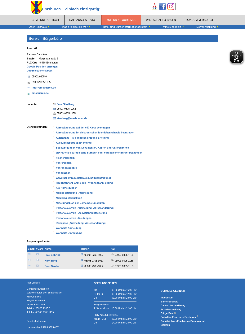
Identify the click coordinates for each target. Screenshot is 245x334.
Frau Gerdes (52, 266)
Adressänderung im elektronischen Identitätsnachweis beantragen (95, 132)
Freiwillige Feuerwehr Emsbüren (178, 317)
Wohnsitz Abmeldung (69, 228)
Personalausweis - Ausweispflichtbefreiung (81, 213)
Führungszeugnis (66, 168)
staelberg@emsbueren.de (72, 118)
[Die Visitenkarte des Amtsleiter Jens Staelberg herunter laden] (54, 105)
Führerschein (64, 163)
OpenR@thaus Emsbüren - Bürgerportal (182, 321)
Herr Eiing (51, 260)
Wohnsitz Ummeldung (69, 233)
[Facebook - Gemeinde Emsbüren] (163, 7)
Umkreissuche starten (39, 70)
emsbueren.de (40, 93)
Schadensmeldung (171, 309)
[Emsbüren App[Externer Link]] (155, 7)
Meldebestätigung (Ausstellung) (74, 193)
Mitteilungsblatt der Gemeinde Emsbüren (80, 203)
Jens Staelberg (65, 104)
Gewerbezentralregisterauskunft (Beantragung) (83, 178)
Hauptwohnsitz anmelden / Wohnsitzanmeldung (84, 183)
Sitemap (165, 325)
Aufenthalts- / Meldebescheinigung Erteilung (82, 138)
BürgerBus (167, 313)
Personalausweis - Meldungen (73, 218)
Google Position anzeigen (42, 66)
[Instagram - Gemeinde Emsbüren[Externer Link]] (171, 7)
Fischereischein (65, 158)
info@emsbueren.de (44, 87)
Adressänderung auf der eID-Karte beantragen (83, 127)
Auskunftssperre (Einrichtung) (73, 142)
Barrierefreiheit (169, 301)
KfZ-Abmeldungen (66, 188)
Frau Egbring (52, 255)
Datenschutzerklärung (173, 305)
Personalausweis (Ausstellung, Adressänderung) (85, 208)
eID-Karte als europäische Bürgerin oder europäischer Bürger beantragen (99, 152)
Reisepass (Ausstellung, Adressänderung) (80, 223)
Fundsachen (63, 172)
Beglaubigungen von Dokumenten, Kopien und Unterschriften (92, 147)
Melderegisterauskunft (69, 198)
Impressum (167, 297)
